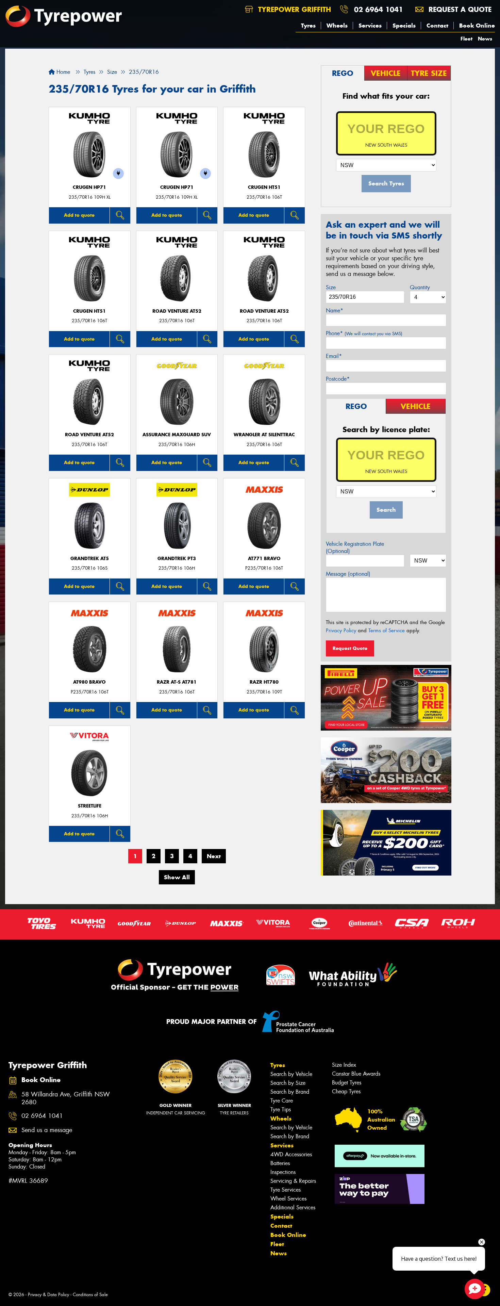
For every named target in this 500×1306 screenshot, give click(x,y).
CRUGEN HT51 (264, 187)
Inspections (283, 1172)
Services (370, 25)
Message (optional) (348, 573)
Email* (334, 356)
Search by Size (287, 1083)
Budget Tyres (346, 1082)
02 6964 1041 (378, 9)
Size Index (344, 1064)
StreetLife (89, 806)
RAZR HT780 (264, 682)
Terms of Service (386, 630)
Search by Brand (289, 1091)
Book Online (477, 25)
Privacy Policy (341, 630)
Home (62, 72)
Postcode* (338, 378)
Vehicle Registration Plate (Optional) (355, 547)
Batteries (280, 1163)
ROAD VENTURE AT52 (176, 311)
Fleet (466, 38)
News (485, 38)
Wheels (337, 25)
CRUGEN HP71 (89, 187)
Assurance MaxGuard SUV (177, 435)
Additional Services (292, 1207)
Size (331, 287)
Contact (437, 25)
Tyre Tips (280, 1109)
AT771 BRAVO (264, 558)
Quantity (420, 287)
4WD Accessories (291, 1154)
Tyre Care (281, 1100)
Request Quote (350, 648)
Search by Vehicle (291, 1074)
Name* (334, 310)
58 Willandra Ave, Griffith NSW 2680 (65, 1098)
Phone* (364, 333)
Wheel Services (288, 1198)
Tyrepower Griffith (293, 9)
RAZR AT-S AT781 (177, 682)
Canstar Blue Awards (356, 1073)
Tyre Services (285, 1189)
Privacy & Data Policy (48, 1294)
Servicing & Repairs (293, 1181)
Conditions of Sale (90, 1294)
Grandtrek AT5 (89, 558)
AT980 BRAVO (89, 682)
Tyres (308, 25)
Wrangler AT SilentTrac (264, 435)
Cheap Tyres (346, 1091)
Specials (404, 25)
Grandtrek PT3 (176, 558)
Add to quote (79, 215)
